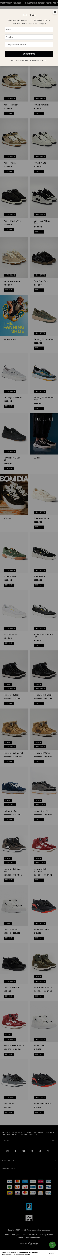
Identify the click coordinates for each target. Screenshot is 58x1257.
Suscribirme (29, 53)
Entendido (50, 1253)
